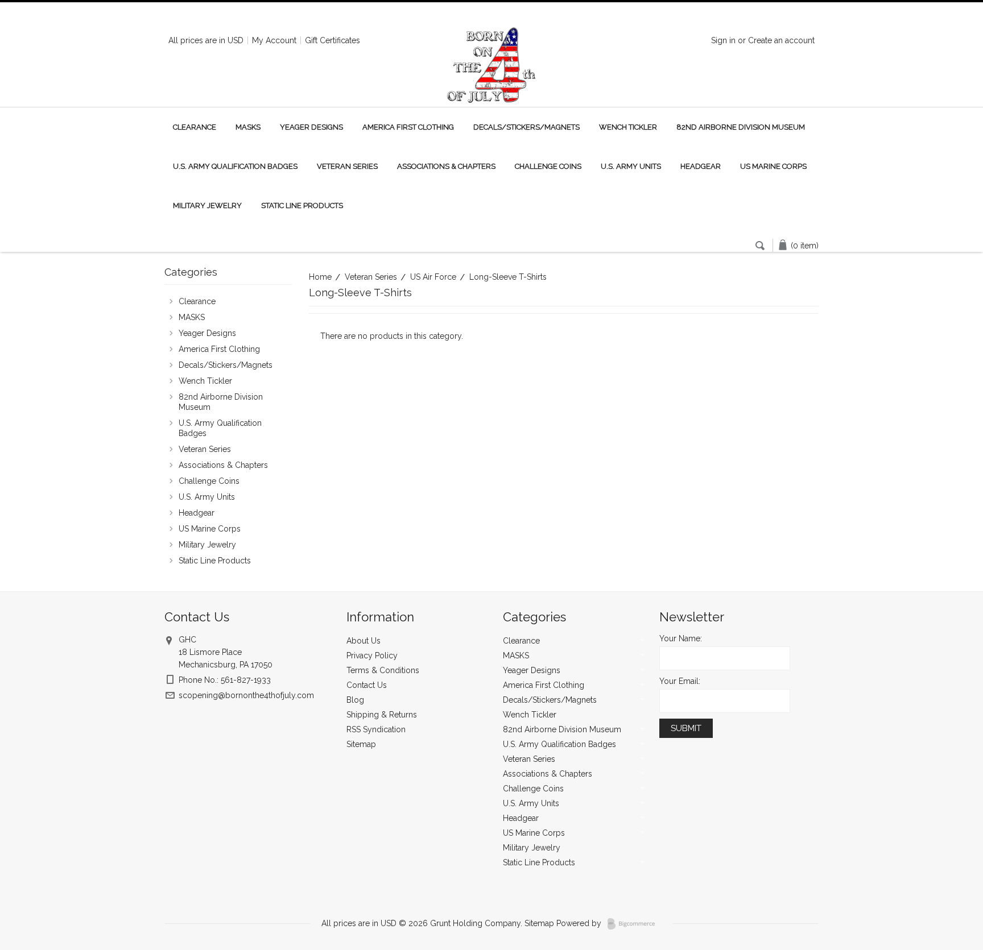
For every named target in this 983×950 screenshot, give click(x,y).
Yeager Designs (311, 127)
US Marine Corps (773, 166)
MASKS (248, 127)
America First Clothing (408, 127)
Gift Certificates (332, 40)
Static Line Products (302, 205)
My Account (274, 40)
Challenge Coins (548, 166)
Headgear (700, 166)
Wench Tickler (628, 127)
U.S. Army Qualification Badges (235, 166)
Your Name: (680, 638)
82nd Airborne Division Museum (740, 127)
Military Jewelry (207, 205)
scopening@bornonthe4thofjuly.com (246, 695)
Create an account (781, 40)
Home (320, 276)
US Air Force (433, 276)
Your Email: (679, 681)
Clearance (194, 127)
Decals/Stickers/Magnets (526, 127)
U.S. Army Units (631, 166)
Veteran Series (347, 166)
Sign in (723, 40)
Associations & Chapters (446, 166)
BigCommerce (635, 924)
